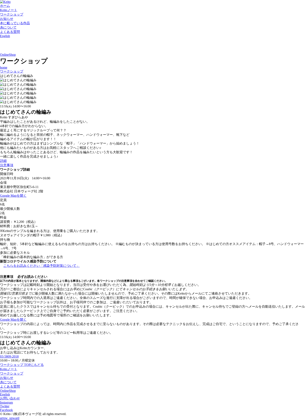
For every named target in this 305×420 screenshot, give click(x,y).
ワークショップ (11, 14)
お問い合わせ (10, 398)
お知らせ (6, 19)
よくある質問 (10, 32)
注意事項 (6, 165)
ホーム (5, 5)
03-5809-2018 (9, 356)
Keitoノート (8, 10)
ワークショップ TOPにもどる (22, 365)
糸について (8, 27)
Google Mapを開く (13, 195)
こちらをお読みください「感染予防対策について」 (41, 265)
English (5, 36)
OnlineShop (8, 54)
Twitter (4, 406)
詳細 (3, 161)
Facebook (6, 410)
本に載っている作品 (15, 23)
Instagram (6, 402)
